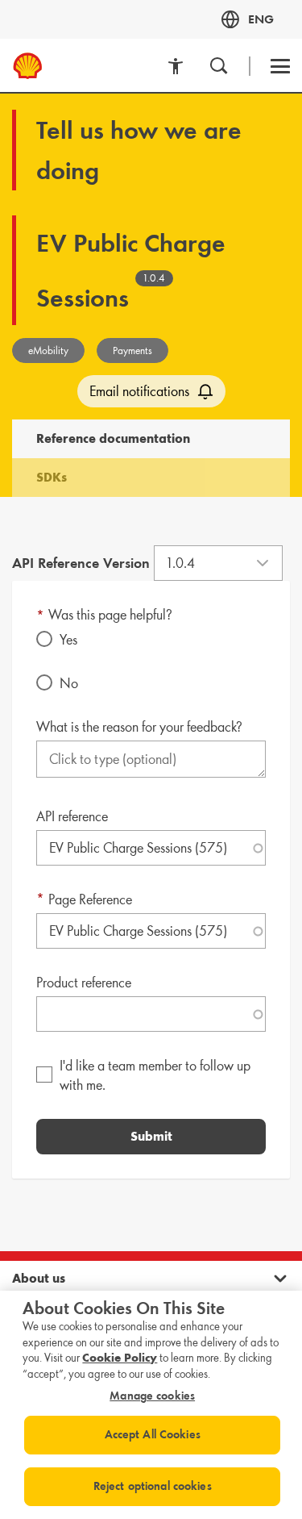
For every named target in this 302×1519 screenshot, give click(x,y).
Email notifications (139, 391)
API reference (72, 816)
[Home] (21, 66)
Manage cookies (152, 1396)
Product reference (83, 982)
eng (261, 19)
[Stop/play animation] (175, 66)
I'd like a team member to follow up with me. (155, 1075)
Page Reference (90, 899)
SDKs (51, 477)
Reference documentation (113, 438)
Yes (68, 640)
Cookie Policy (119, 1357)
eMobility (48, 350)
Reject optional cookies (152, 1486)
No (69, 683)
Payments (132, 350)
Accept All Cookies (153, 1434)
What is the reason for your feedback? (139, 727)
